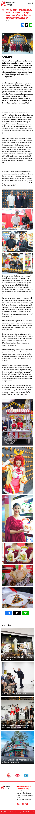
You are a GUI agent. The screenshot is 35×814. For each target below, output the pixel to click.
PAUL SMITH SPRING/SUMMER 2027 (14, 694)
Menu (30, 3)
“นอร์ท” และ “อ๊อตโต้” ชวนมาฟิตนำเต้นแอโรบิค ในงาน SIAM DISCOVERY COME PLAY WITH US (16, 727)
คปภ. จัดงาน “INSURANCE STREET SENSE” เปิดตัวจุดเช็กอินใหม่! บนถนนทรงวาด (17, 761)
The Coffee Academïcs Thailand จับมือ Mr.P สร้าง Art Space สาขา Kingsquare (17, 658)
